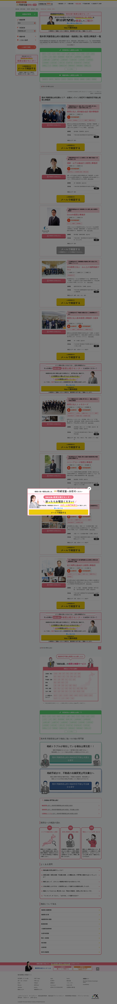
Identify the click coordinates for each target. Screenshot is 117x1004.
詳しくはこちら (58, 508)
